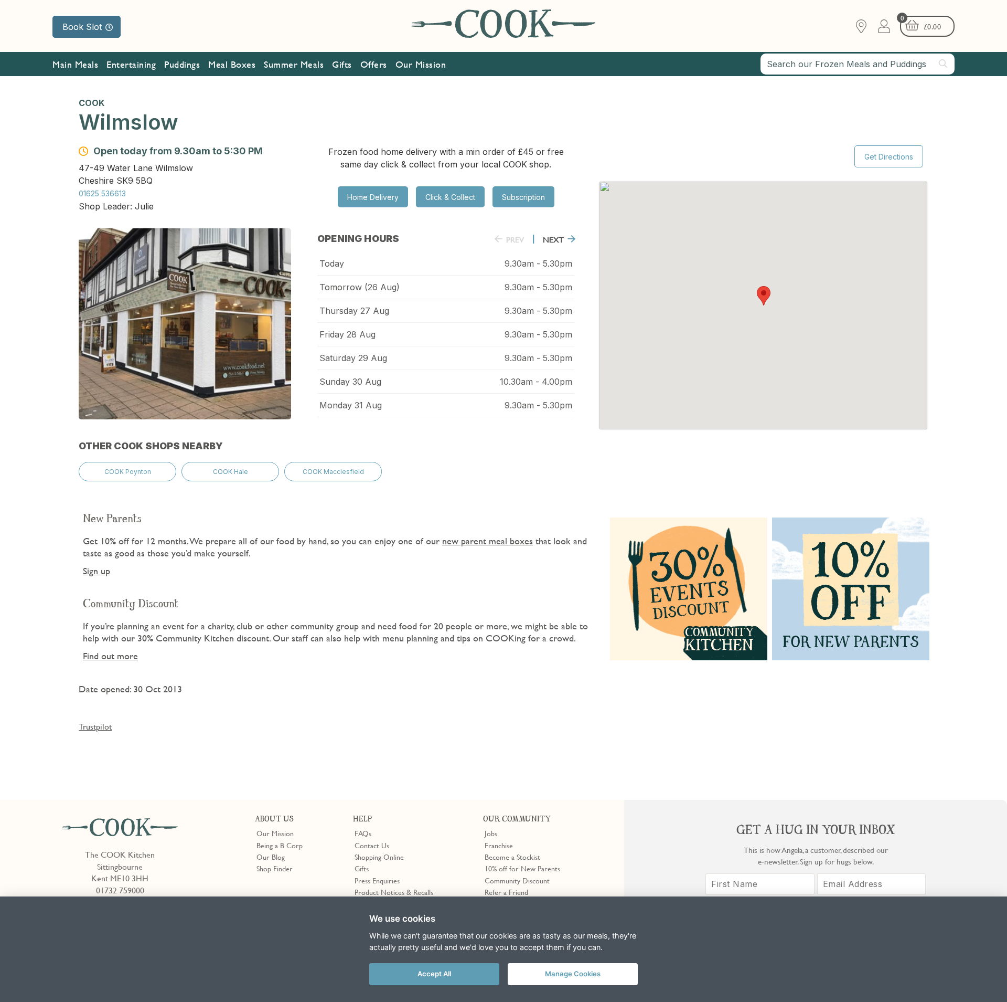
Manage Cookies (573, 973)
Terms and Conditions (624, 362)
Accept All (434, 973)
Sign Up (574, 317)
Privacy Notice (555, 362)
